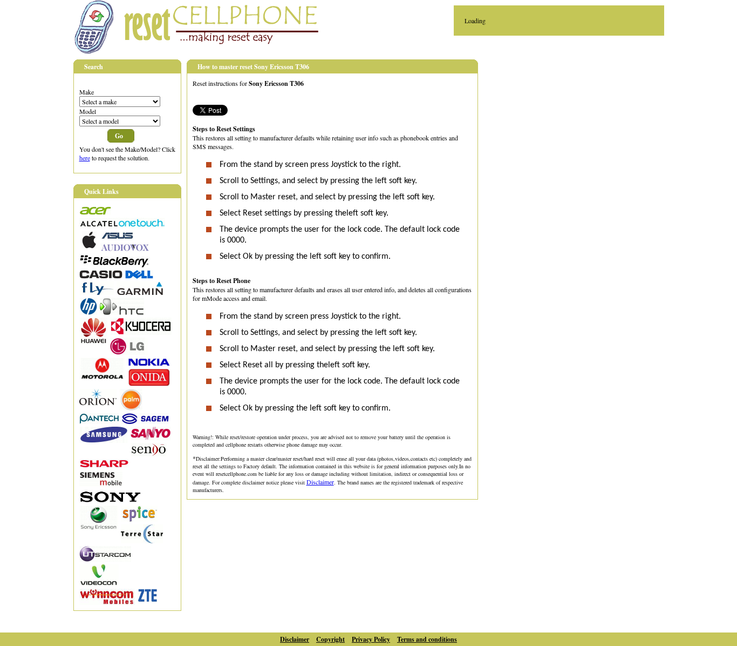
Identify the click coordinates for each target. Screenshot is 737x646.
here (84, 157)
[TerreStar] (142, 540)
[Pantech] (99, 421)
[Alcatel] (122, 225)
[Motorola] (102, 376)
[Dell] (139, 276)
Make (86, 92)
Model (87, 111)
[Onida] (149, 383)
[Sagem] (145, 421)
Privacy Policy (371, 639)
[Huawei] (93, 341)
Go (119, 135)
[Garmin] (140, 292)
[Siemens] (100, 484)
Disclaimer (320, 481)
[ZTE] (148, 599)
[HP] (88, 312)
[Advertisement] (580, 135)
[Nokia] (149, 363)
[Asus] (117, 237)
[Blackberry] (114, 264)
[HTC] (122, 312)
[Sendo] (149, 453)
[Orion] (98, 402)
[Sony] (110, 500)
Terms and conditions (427, 639)
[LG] (129, 352)
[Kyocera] (141, 332)
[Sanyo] (151, 437)
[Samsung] (103, 440)
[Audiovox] (124, 248)
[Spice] (139, 519)
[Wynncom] (107, 602)
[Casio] (100, 276)
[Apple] (88, 245)
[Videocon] (99, 583)
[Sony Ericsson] (98, 527)
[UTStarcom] (105, 559)
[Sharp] (103, 465)
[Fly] (96, 292)
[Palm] (130, 407)
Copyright (330, 639)
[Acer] (95, 212)
